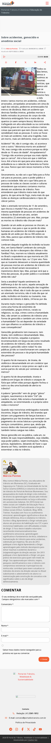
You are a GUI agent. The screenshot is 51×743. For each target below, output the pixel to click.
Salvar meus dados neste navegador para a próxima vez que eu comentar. (22, 652)
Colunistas (24, 10)
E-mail (4, 635)
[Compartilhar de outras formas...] (45, 62)
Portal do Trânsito (9, 10)
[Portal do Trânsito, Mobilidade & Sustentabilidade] (25, 682)
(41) (31, 713)
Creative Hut (32, 740)
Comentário (7, 604)
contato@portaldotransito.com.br (30, 718)
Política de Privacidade (25, 722)
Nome (4, 625)
